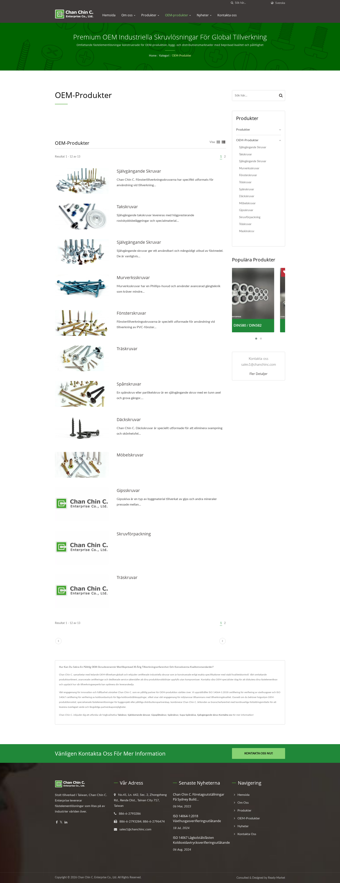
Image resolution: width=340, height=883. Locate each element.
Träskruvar (127, 348)
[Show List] (223, 142)
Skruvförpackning (134, 534)
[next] (222, 641)
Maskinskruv (246, 231)
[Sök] (232, 3)
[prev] (58, 641)
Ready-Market (276, 878)
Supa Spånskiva (188, 715)
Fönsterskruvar (131, 313)
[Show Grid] (218, 142)
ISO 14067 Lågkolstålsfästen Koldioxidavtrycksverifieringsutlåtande (201, 840)
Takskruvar (127, 206)
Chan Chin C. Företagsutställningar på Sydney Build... (198, 796)
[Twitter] (61, 822)
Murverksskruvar (133, 277)
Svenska (280, 3)
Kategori (164, 55)
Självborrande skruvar (139, 715)
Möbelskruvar (130, 455)
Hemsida (108, 15)
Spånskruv (173, 715)
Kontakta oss (227, 15)
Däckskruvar (129, 419)
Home (152, 55)
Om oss (127, 15)
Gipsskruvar (128, 490)
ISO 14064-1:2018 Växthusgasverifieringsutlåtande (197, 818)
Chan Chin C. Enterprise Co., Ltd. (97, 877)
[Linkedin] (66, 822)
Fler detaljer (258, 374)
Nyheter (203, 15)
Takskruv (122, 715)
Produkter (149, 15)
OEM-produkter (177, 15)
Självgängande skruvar (139, 171)
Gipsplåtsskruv (158, 715)
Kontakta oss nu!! (258, 753)
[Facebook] (57, 822)
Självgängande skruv (207, 715)
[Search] (281, 95)
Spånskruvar (129, 384)
